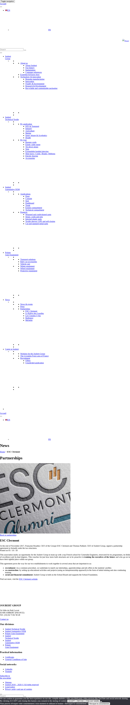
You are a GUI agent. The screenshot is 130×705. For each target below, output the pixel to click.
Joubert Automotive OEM (12, 188)
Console (28, 198)
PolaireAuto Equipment (11, 253)
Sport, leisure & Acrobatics (36, 135)
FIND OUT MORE (92, 701)
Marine (28, 133)
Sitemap (8, 682)
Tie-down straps (31, 147)
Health (28, 138)
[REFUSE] (101, 701)
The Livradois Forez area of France (34, 356)
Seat (27, 201)
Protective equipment (28, 271)
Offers (27, 360)
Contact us (4, 619)
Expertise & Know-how (30, 75)
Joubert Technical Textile (12, 118)
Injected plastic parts (33, 219)
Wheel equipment (27, 268)
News (7, 300)
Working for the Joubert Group (32, 354)
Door (27, 196)
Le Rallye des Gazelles (34, 313)
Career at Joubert (12, 349)
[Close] (1, 694)
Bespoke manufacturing (34, 79)
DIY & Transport (32, 126)
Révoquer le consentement (99, 704)
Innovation (29, 81)
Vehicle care (25, 264)
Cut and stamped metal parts (36, 224)
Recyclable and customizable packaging (41, 88)
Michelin (28, 320)
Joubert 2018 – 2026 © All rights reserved (22, 685)
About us (24, 63)
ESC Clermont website (28, 579)
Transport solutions (28, 259)
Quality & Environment (34, 84)
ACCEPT (71, 701)
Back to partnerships (8, 535)
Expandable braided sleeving (36, 151)
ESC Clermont (31, 311)
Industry (28, 129)
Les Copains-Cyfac (33, 316)
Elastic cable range (32, 144)
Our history (30, 68)
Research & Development (35, 86)
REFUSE (80, 701)
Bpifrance (29, 318)
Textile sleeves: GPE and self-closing (40, 221)
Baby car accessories (28, 262)
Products (23, 212)
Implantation (30, 70)
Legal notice (10, 687)
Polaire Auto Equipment (14, 633)
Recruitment (25, 358)
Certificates (9, 657)
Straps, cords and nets (34, 217)
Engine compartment (33, 208)
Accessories (30, 158)
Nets (27, 149)
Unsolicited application (34, 363)
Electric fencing (31, 156)
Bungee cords (30, 142)
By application (26, 124)
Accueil (3, 4)
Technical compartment (34, 210)
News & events (26, 304)
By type (23, 140)
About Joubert (31, 65)
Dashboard (29, 203)
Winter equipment (27, 266)
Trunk (27, 205)
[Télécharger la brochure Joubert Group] (24, 409)
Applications (25, 194)
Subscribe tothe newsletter (5, 677)
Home (2, 452)
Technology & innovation (30, 77)
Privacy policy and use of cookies (18, 689)
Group (8, 57)
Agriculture (30, 131)
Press (22, 306)
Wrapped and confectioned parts (38, 214)
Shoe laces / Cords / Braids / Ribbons (40, 154)
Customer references (33, 72)
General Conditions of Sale (16, 659)
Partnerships (25, 309)
